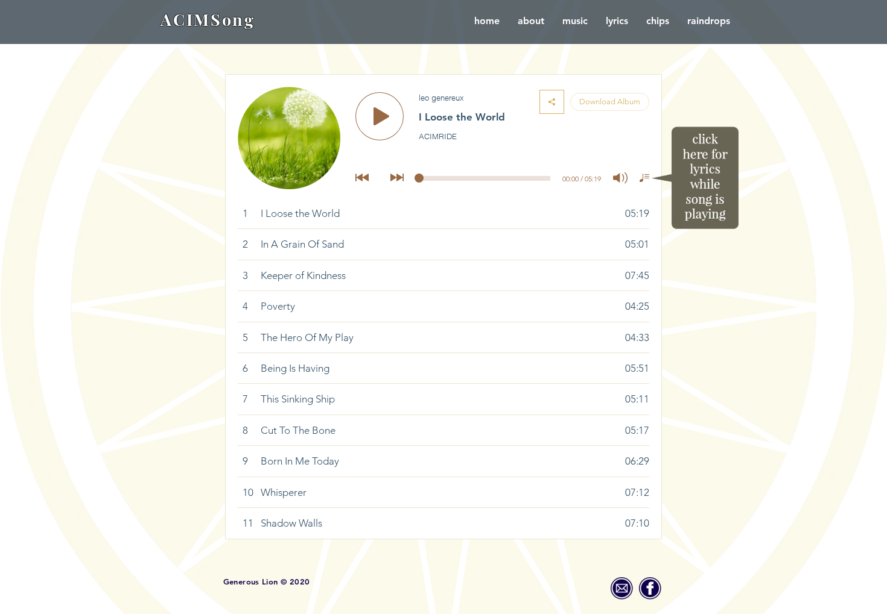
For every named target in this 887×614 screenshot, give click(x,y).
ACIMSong (208, 19)
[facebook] (650, 588)
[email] (621, 588)
